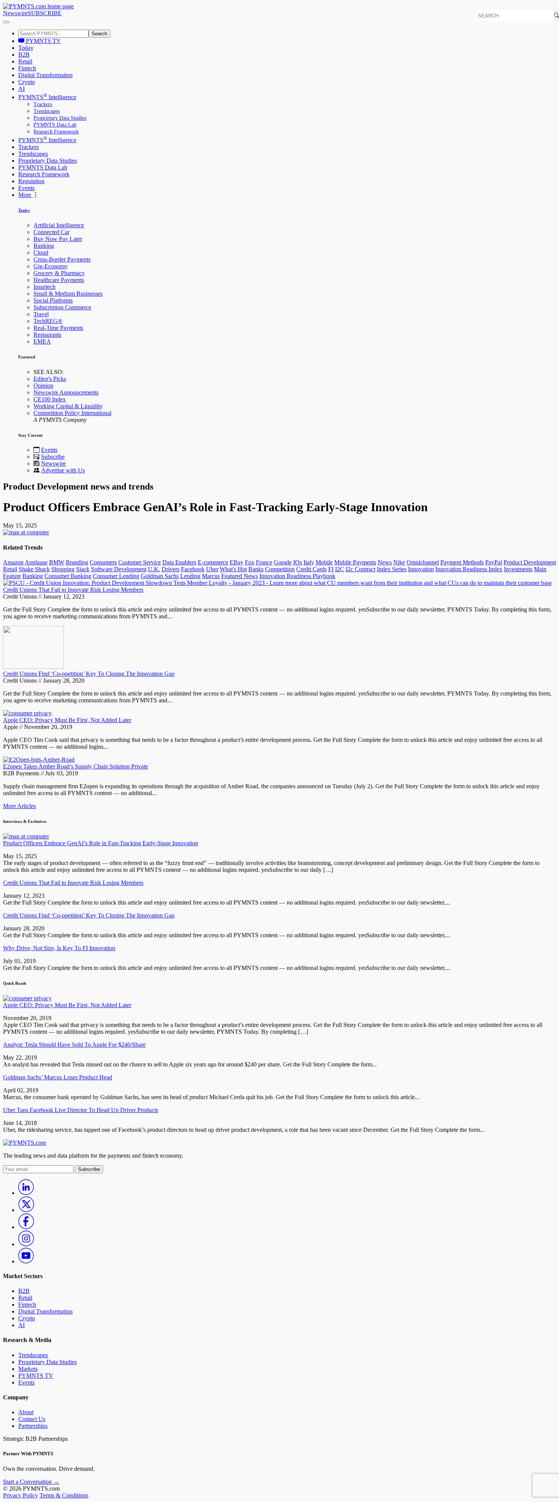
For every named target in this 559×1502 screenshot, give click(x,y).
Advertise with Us (63, 470)
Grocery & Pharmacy (59, 273)
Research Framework (56, 132)
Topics (24, 210)
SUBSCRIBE (45, 13)
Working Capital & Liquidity (68, 406)
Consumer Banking (67, 576)
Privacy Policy (20, 1495)
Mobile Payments (355, 562)
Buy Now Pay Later (57, 239)
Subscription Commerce (62, 307)
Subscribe (53, 456)
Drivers (170, 569)
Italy (308, 562)
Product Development (529, 562)
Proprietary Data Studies (59, 118)
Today (25, 47)
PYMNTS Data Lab (54, 125)
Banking (43, 245)
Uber (212, 569)
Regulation (31, 181)
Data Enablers (179, 562)
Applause (36, 562)
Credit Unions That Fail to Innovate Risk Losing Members (73, 589)
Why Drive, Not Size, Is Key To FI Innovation (59, 948)
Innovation (421, 569)
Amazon (13, 562)
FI (330, 569)
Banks (256, 569)
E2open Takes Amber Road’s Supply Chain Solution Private (75, 766)
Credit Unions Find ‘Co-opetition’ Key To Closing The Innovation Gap (89, 673)
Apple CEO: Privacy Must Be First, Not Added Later (67, 720)
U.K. (154, 569)
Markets (28, 1369)
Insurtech (44, 287)
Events (26, 188)
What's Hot (233, 569)
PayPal (493, 562)
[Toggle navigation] (6, 22)
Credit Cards (311, 569)
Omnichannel (423, 562)
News (385, 562)
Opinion (43, 385)
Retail (25, 61)
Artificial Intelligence (58, 225)
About (25, 1412)
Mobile (324, 562)
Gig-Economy (50, 266)
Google (283, 562)
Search (99, 33)
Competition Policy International (72, 413)
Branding (77, 562)
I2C (339, 569)
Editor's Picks (49, 379)
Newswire (15, 13)
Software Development (118, 569)
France (264, 562)
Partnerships (33, 1426)
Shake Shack (34, 569)
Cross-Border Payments (62, 259)
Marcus (211, 576)
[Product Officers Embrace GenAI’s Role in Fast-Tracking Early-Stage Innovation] (26, 836)
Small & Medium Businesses (68, 293)
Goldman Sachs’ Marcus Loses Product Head (57, 1077)
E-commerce (213, 562)
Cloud (40, 252)
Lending (190, 576)
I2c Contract (360, 569)
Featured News (239, 576)
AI (21, 89)
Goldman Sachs (160, 576)
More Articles (19, 806)
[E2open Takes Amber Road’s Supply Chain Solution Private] (39, 759)
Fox (249, 562)
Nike (399, 562)
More (25, 195)
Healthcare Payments (58, 280)
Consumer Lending (116, 576)
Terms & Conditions (64, 1495)
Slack (82, 569)
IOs (297, 562)
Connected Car (51, 232)
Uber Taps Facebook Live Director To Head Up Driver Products (80, 1110)
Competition (280, 569)
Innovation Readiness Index (468, 569)
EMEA (42, 341)
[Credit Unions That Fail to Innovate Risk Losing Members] (277, 583)
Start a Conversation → (31, 1481)
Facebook (193, 569)
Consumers (103, 562)
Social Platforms (53, 300)
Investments (518, 569)
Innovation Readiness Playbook (297, 576)
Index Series (392, 569)
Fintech (27, 68)
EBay (236, 562)
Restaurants (47, 334)
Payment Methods (462, 562)
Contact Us (31, 1419)
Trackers (42, 104)
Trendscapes (46, 111)
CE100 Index (49, 399)
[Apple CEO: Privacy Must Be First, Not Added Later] (27, 713)
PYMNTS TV (42, 41)
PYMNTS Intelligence (47, 97)
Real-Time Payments (58, 328)
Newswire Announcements (65, 392)
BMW (56, 562)
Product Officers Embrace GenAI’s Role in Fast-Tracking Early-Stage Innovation (100, 843)
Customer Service (139, 562)
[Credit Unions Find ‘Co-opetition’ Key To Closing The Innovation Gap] (33, 667)
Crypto (26, 82)
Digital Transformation (45, 75)
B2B (24, 54)
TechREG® (47, 321)
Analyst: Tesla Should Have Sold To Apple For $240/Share (74, 1044)
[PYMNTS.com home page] (38, 6)
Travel (41, 314)
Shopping (63, 569)
